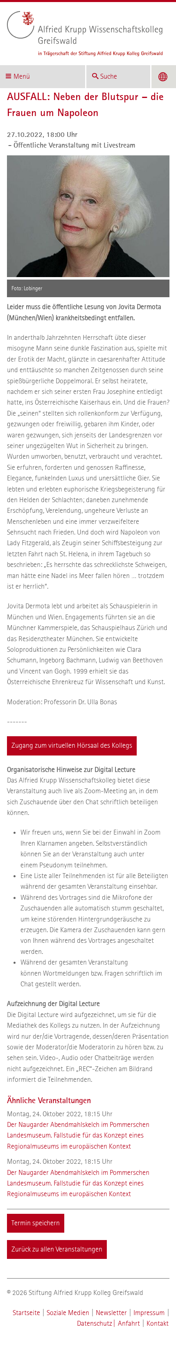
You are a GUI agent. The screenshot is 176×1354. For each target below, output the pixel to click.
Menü (22, 76)
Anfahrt (129, 1323)
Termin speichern (35, 1223)
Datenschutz (94, 1323)
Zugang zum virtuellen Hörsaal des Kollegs (71, 745)
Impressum (149, 1312)
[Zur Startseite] (85, 33)
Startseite (26, 1312)
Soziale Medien (68, 1312)
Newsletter (111, 1312)
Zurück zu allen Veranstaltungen (56, 1249)
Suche (108, 76)
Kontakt (158, 1323)
